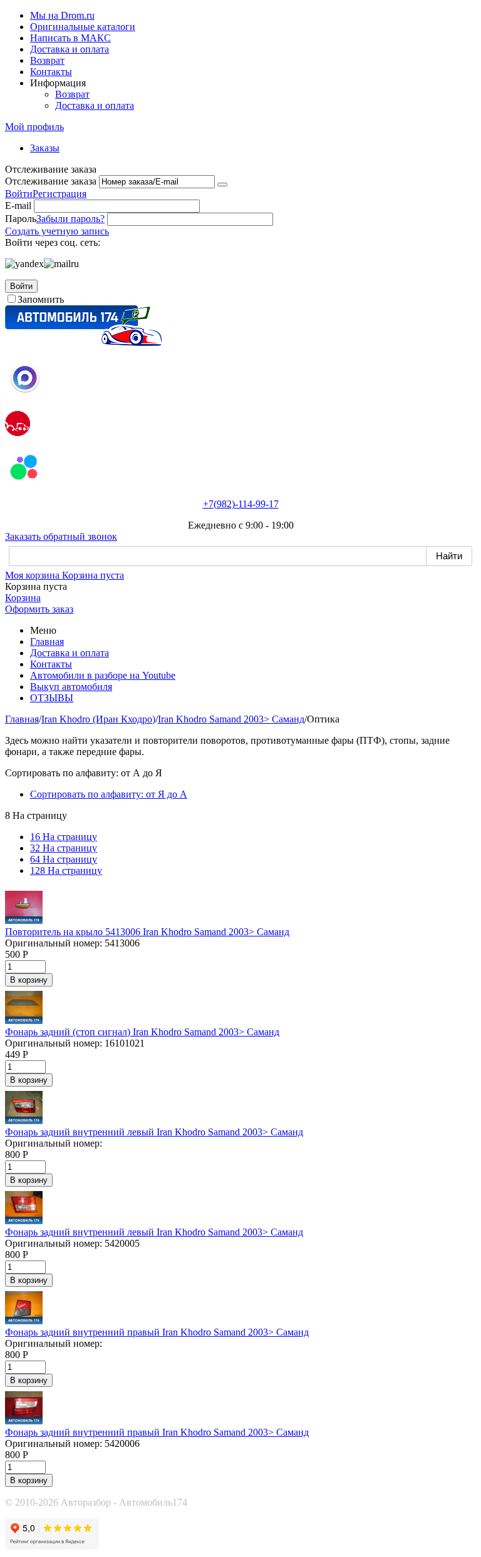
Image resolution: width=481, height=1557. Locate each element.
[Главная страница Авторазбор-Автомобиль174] (83, 342)
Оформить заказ (39, 609)
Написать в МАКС (70, 38)
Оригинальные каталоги (82, 26)
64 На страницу (63, 859)
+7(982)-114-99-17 (241, 504)
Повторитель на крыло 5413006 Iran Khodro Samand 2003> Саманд (147, 931)
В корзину (29, 980)
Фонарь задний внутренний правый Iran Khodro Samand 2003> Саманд (157, 1332)
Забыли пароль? (70, 218)
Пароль (20, 218)
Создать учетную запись (57, 231)
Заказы (44, 148)
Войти (19, 193)
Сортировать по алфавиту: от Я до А (108, 794)
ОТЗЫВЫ (51, 697)
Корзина (23, 597)
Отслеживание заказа (50, 181)
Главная (47, 641)
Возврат (47, 60)
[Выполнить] (222, 184)
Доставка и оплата (69, 49)
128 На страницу (66, 870)
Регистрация (59, 193)
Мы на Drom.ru (62, 15)
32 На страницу (63, 848)
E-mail (18, 205)
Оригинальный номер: (53, 943)
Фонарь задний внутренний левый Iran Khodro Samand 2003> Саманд (154, 1132)
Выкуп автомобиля (71, 686)
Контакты (51, 71)
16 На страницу (63, 836)
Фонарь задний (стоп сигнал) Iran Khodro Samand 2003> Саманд (142, 1032)
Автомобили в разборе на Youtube (102, 675)
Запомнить (41, 299)
